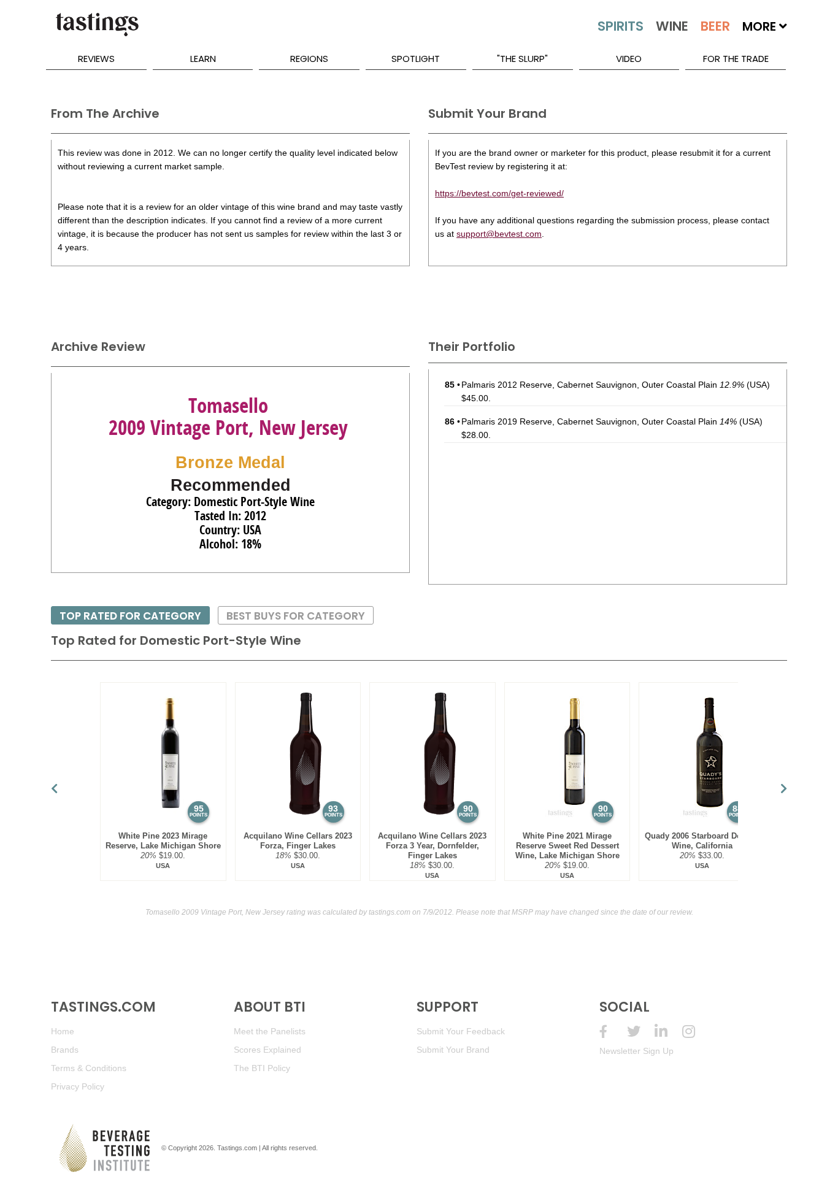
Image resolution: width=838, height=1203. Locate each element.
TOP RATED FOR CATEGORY (130, 616)
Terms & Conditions (88, 1068)
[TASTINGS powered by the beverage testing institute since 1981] (97, 30)
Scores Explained (267, 1050)
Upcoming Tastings (696, 1031)
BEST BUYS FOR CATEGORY (295, 616)
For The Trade (736, 58)
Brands (65, 1050)
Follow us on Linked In (668, 1031)
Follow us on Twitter (641, 1031)
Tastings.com (237, 1147)
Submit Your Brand (453, 1050)
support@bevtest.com (499, 234)
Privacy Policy (77, 1086)
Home (62, 1031)
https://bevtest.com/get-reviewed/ (499, 193)
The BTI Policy (262, 1068)
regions (309, 58)
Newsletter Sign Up (636, 1051)
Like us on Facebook (613, 1031)
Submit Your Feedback (461, 1031)
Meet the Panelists (270, 1031)
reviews (96, 58)
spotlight (415, 58)
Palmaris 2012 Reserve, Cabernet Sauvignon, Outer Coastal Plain (602, 385)
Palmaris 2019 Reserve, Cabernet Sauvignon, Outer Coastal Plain (599, 421)
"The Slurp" (522, 58)
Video (629, 58)
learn (203, 58)
